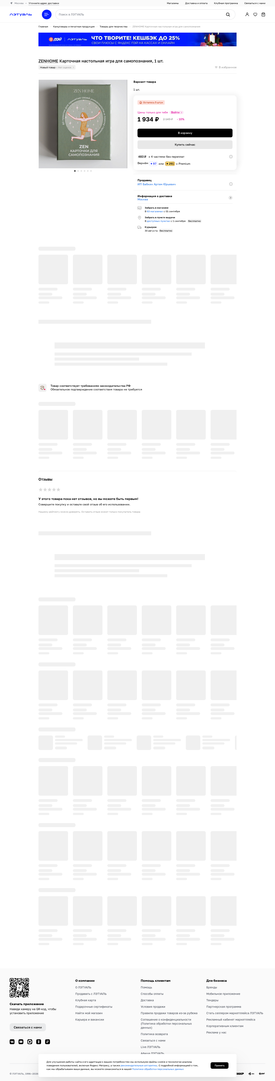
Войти (175, 112)
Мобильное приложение (223, 989)
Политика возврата (154, 1030)
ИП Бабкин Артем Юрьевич (157, 184)
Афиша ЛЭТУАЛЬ (152, 1049)
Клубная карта (85, 996)
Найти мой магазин (89, 1009)
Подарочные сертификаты (93, 1002)
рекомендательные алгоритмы (139, 1065)
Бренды (211, 983)
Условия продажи (153, 1002)
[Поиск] (228, 14)
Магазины (173, 3)
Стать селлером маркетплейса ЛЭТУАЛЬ (234, 1009)
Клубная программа (226, 3)
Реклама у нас (216, 1028)
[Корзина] (263, 14)
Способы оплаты (152, 989)
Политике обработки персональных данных (158, 1069)
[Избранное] (255, 14)
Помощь (146, 983)
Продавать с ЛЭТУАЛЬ (90, 989)
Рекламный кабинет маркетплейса (230, 1015)
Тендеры (212, 996)
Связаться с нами (254, 3)
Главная (43, 26)
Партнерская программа (223, 1002)
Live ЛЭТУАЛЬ (150, 1043)
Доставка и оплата (196, 3)
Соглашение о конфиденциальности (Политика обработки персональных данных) (166, 1019)
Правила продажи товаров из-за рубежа (169, 1009)
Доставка (147, 996)
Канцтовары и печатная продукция (74, 26)
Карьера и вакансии (89, 1015)
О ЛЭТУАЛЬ (83, 983)
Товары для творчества (113, 26)
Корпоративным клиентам (224, 1022)
